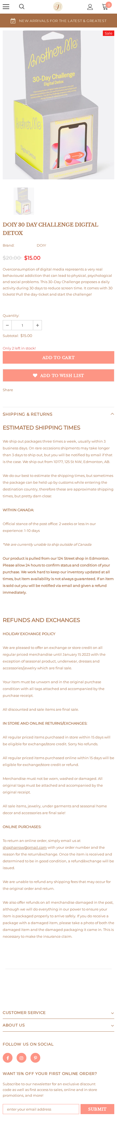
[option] (58, 20)
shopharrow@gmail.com (25, 847)
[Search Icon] (21, 7)
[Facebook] (8, 1058)
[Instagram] (21, 1058)
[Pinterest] (35, 1058)
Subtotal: (11, 335)
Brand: (8, 245)
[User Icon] (90, 7)
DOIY (41, 245)
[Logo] (58, 6)
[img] (24, 201)
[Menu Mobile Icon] (6, 7)
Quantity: (11, 315)
